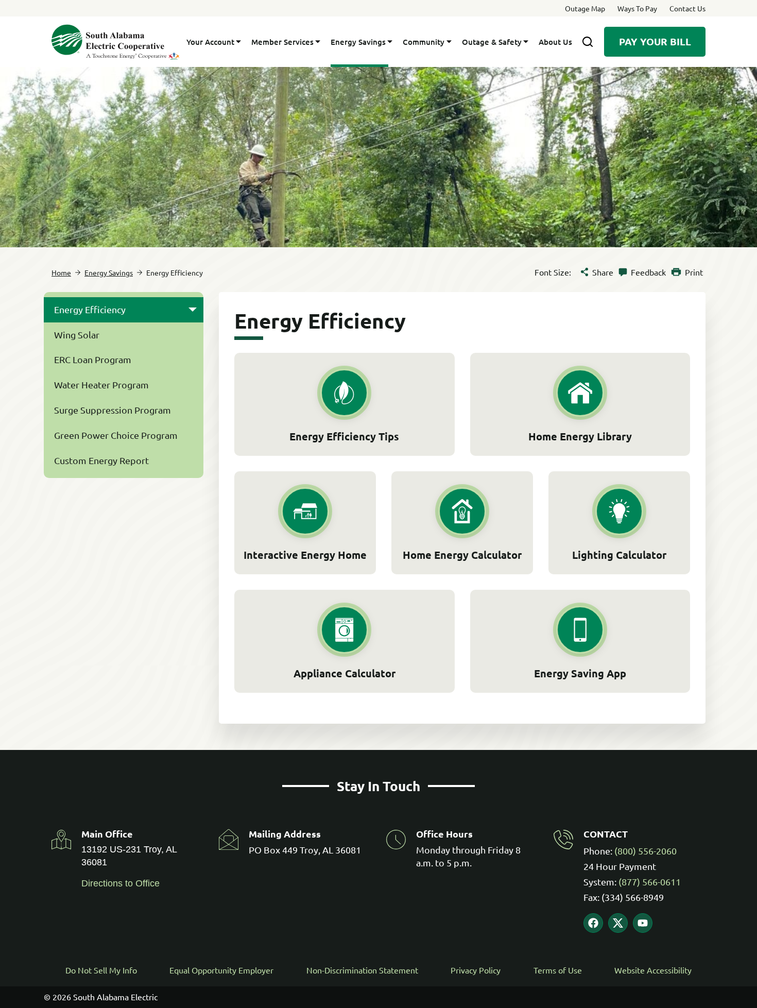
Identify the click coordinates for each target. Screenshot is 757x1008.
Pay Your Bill (655, 41)
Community (423, 42)
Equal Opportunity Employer (221, 970)
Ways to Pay (637, 8)
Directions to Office (120, 883)
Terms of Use (558, 970)
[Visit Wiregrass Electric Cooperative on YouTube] (642, 923)
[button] (192, 309)
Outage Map (585, 8)
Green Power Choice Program (116, 435)
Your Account (210, 42)
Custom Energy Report (101, 460)
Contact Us (687, 8)
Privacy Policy (476, 970)
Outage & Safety (492, 42)
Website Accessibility (653, 970)
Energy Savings (358, 42)
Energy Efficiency (90, 309)
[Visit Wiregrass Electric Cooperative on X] (618, 923)
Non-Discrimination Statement (362, 970)
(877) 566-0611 (649, 881)
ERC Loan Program (92, 359)
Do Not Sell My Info (101, 970)
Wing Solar (76, 334)
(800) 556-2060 (645, 850)
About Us (555, 42)
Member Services (282, 42)
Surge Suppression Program (112, 409)
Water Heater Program (101, 384)
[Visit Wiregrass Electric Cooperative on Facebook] (593, 923)
